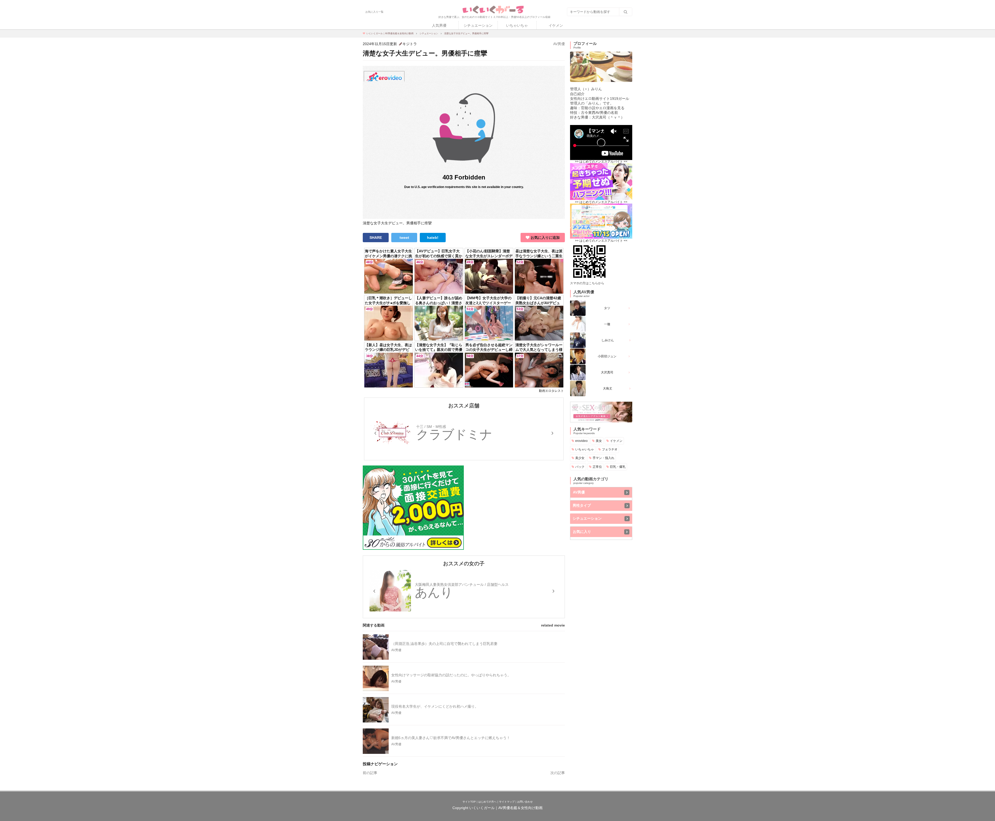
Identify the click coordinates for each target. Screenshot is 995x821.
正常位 (597, 466)
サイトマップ (507, 801)
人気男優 (439, 25)
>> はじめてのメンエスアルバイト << (601, 161)
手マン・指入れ (603, 458)
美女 (599, 440)
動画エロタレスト (551, 391)
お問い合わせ (525, 801)
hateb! (432, 237)
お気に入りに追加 (545, 237)
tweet (404, 237)
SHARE (375, 237)
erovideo (581, 440)
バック (580, 466)
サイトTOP (469, 801)
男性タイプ (582, 505)
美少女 (580, 458)
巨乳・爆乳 (618, 466)
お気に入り (582, 532)
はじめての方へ (487, 801)
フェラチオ (609, 449)
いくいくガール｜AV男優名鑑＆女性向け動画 (506, 808)
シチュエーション (478, 25)
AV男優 (559, 44)
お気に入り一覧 (374, 12)
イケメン (556, 25)
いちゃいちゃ (517, 25)
